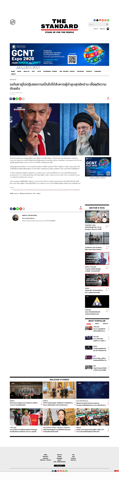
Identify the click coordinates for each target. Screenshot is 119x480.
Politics (96, 336)
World (13, 79)
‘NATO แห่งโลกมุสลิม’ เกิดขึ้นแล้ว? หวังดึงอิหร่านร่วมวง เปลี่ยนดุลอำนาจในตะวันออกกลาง (58, 404)
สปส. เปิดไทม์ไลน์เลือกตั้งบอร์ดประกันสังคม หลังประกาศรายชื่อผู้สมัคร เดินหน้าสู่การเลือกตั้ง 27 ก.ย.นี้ (93, 313)
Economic (88, 225)
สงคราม (17, 193)
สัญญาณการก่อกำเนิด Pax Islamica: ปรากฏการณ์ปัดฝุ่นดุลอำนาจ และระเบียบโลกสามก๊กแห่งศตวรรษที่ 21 (91, 404)
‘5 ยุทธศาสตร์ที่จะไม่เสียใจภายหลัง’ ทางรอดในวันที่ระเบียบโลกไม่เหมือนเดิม (93, 270)
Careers (59, 458)
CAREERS (97, 71)
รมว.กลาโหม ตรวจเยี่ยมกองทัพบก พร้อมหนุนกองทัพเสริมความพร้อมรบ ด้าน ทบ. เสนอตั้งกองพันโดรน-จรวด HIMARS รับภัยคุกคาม (23, 431)
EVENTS (89, 71)
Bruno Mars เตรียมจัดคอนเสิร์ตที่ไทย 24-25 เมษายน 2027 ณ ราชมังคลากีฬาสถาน (100, 359)
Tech (93, 225)
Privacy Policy (45, 460)
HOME (13, 71)
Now (73, 456)
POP (33, 71)
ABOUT (13, 74)
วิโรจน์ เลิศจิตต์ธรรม (17, 93)
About (59, 460)
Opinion (67, 427)
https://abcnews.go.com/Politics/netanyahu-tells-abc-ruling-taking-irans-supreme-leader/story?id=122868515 (46, 190)
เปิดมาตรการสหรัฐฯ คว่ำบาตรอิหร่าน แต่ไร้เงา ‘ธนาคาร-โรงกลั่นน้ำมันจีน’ (24, 404)
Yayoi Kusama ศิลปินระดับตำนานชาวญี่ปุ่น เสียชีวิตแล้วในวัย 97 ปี (100, 369)
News (45, 454)
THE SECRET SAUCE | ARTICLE (53, 427)
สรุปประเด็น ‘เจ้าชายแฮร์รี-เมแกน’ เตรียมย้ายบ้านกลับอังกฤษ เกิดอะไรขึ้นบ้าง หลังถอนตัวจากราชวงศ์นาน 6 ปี (94, 291)
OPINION (80, 71)
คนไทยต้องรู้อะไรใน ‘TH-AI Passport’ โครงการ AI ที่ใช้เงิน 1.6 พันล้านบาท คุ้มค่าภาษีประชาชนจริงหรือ (94, 228)
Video (59, 456)
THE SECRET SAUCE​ (67, 71)
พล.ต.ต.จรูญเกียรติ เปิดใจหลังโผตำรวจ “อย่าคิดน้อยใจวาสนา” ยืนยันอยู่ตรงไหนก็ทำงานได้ (100, 330)
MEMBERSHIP (59, 465)
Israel (38, 193)
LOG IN (96, 29)
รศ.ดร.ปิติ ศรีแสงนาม (82, 400)
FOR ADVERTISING (59, 461)
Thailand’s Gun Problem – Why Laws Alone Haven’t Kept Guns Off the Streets (94, 248)
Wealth (59, 454)
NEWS (19, 71)
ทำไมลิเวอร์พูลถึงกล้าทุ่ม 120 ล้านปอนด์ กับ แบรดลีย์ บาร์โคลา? (99, 349)
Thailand (93, 267)
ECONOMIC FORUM (50, 71)
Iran (35, 193)
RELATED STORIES (59, 379)
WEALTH (26, 71)
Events (73, 458)
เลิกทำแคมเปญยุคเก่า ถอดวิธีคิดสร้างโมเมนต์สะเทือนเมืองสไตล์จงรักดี (56, 431)
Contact (73, 460)
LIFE (39, 71)
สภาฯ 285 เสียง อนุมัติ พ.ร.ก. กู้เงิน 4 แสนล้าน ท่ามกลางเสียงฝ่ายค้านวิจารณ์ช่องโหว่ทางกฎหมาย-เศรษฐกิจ (99, 340)
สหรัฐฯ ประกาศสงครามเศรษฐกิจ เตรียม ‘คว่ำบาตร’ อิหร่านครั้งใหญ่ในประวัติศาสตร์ (90, 431)
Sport (95, 346)
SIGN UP (102, 29)
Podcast (45, 456)
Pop (73, 454)
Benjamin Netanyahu (26, 193)
